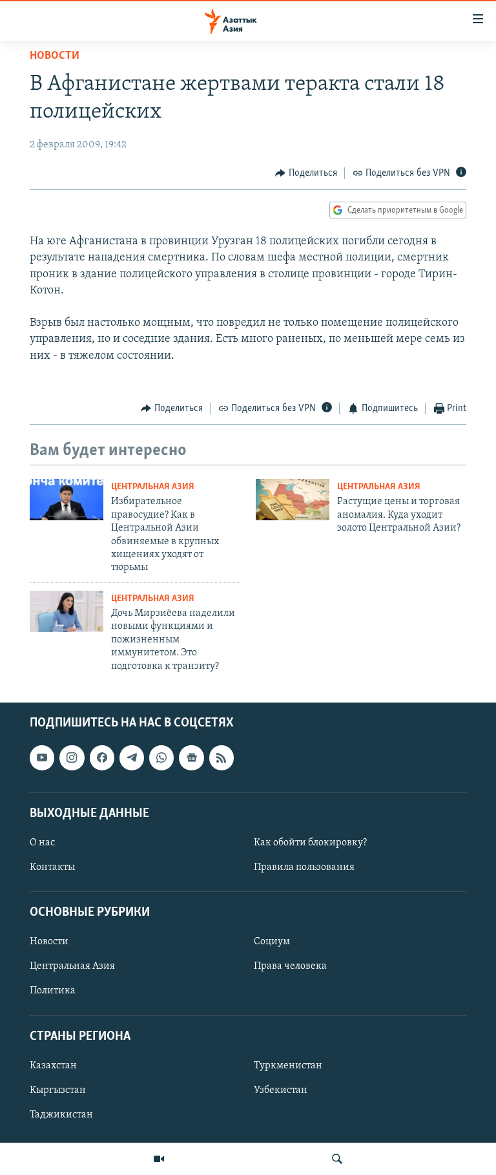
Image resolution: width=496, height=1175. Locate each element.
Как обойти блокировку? (310, 843)
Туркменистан (288, 1066)
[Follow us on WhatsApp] (161, 757)
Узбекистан (280, 1090)
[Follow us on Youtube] (42, 757)
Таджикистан (61, 1115)
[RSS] (221, 757)
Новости (54, 56)
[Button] (306, 173)
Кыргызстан (58, 1090)
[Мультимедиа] (159, 1159)
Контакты (52, 867)
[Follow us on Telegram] (131, 757)
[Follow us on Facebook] (102, 757)
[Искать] (337, 1159)
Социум (272, 942)
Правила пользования (304, 867)
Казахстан (53, 1066)
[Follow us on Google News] (191, 757)
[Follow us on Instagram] (71, 757)
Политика (53, 991)
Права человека (290, 966)
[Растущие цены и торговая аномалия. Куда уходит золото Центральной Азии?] (292, 499)
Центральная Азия (152, 487)
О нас (42, 843)
